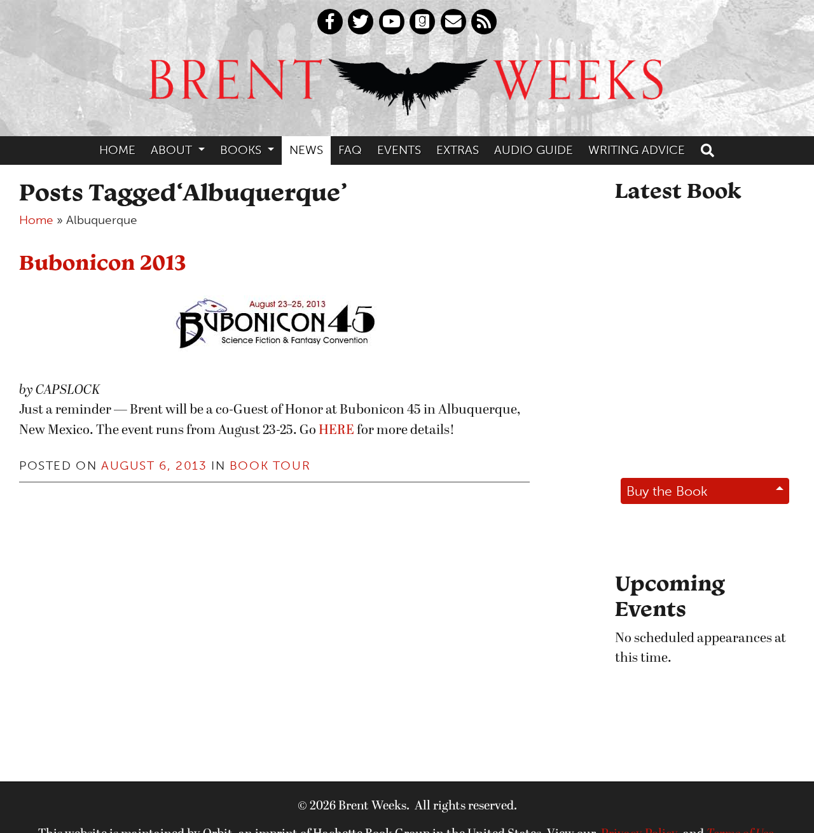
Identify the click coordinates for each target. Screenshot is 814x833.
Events (399, 150)
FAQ (350, 150)
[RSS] (484, 21)
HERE (336, 430)
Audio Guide (533, 150)
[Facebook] (330, 21)
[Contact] (453, 21)
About (173, 150)
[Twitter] (360, 21)
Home (117, 150)
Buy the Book (667, 491)
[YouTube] (391, 21)
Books (242, 150)
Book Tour (270, 465)
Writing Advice (636, 150)
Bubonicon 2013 (102, 262)
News (306, 150)
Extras (457, 150)
